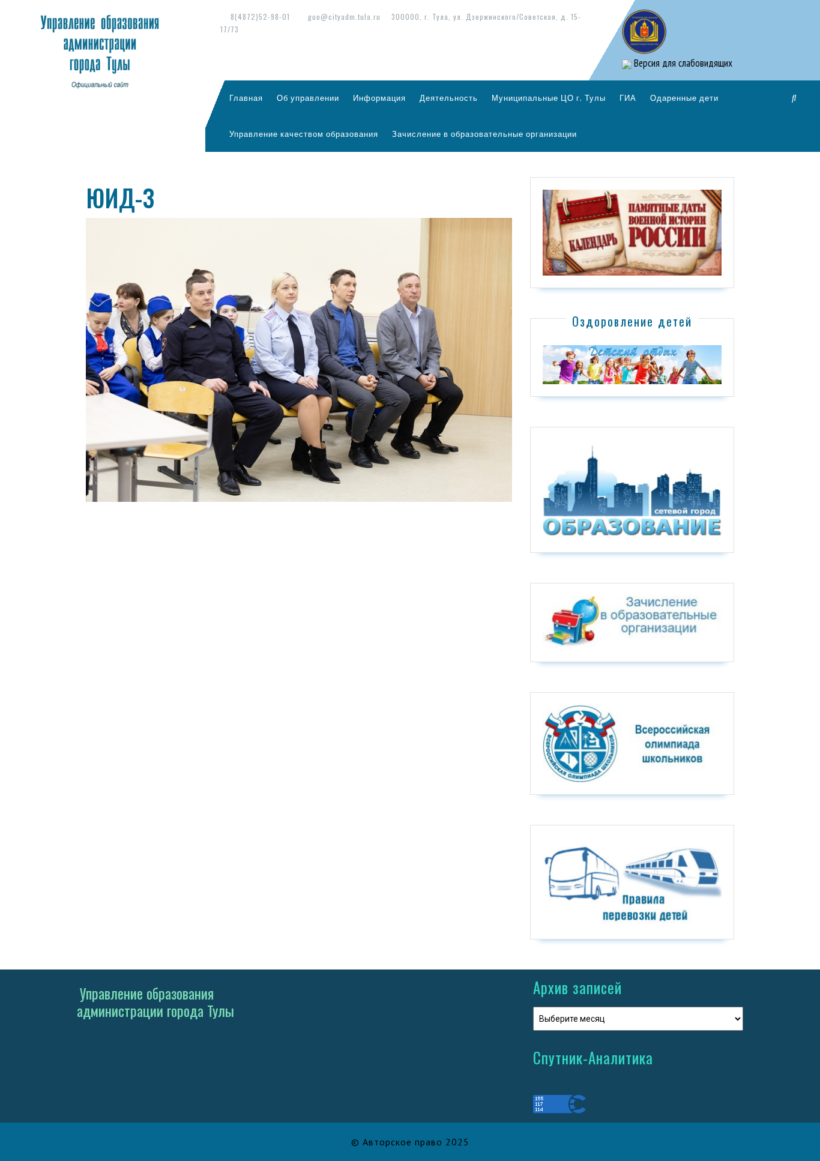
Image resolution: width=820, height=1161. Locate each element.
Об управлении (308, 97)
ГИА (628, 97)
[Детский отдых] (632, 364)
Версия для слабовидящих (682, 63)
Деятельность (449, 97)
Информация (379, 97)
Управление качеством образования (303, 133)
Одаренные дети (684, 97)
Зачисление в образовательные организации (484, 133)
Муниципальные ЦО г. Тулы (549, 97)
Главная (246, 97)
